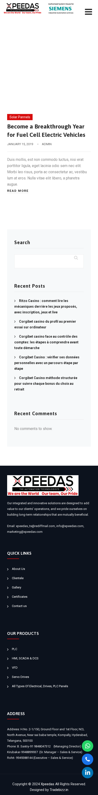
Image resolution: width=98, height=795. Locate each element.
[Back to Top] (88, 787)
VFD (15, 667)
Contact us (19, 606)
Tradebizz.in (59, 790)
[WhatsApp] (87, 746)
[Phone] (87, 759)
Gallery (16, 587)
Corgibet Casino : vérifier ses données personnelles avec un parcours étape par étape (46, 362)
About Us (18, 569)
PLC (14, 649)
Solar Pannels (20, 117)
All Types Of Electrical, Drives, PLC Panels (40, 686)
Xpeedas (47, 784)
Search (22, 242)
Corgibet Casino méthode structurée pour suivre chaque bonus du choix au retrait (45, 383)
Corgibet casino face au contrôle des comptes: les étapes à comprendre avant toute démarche (46, 342)
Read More (18, 191)
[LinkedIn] (87, 772)
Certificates (19, 596)
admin (47, 144)
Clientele (18, 578)
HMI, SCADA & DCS (25, 658)
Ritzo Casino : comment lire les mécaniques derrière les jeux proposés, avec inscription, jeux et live (45, 306)
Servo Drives (20, 677)
